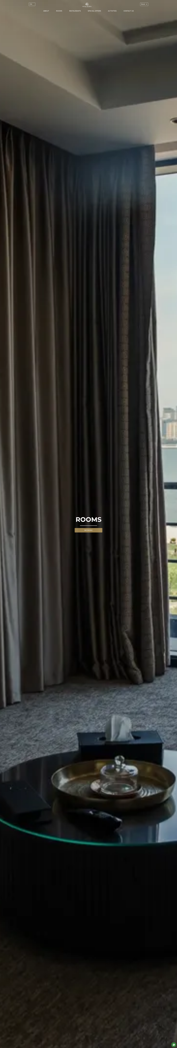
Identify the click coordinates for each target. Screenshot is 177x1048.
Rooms (59, 11)
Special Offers (94, 11)
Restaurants (75, 11)
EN (31, 4)
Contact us (129, 11)
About (46, 11)
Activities (112, 11)
